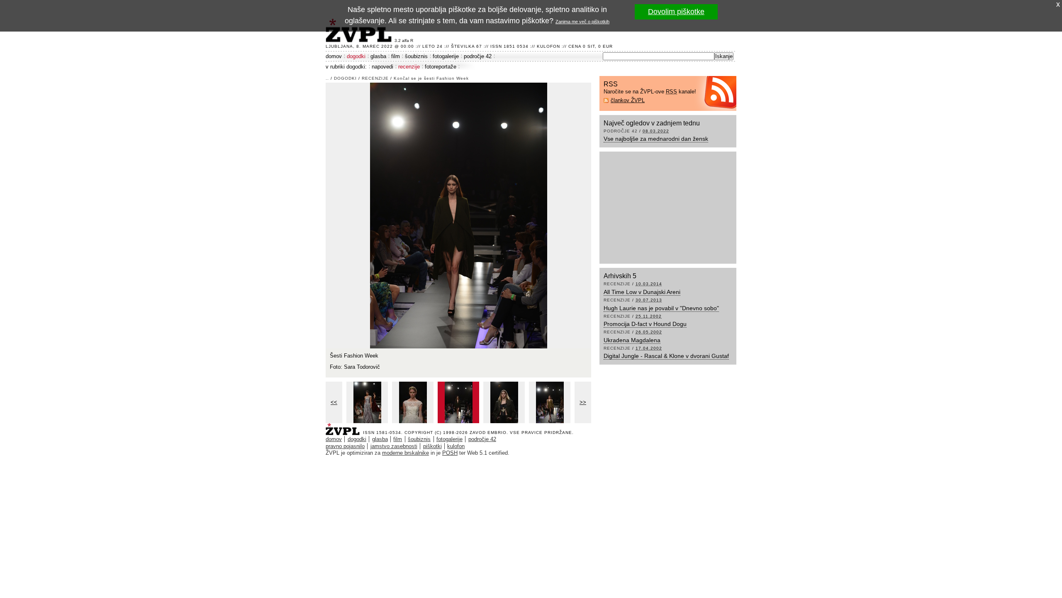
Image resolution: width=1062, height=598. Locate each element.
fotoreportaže (440, 67)
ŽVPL (344, 426)
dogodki (356, 56)
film (395, 56)
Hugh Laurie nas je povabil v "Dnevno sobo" (661, 308)
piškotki (432, 446)
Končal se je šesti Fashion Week (431, 78)
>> (583, 402)
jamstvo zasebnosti (393, 446)
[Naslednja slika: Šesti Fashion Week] (458, 215)
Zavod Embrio (488, 432)
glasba (378, 56)
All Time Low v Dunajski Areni (642, 292)
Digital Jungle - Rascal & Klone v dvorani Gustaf (666, 356)
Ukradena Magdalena (632, 340)
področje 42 (478, 56)
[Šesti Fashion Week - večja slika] (367, 402)
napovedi (382, 67)
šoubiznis (416, 56)
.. (327, 78)
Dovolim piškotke (676, 11)
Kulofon (548, 46)
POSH (450, 453)
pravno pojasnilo (345, 446)
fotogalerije (446, 56)
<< (334, 402)
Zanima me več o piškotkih (582, 21)
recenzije (409, 67)
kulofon (456, 446)
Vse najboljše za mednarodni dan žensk (656, 138)
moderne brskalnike (405, 453)
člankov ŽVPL (628, 100)
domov (334, 56)
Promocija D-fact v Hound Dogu (645, 324)
